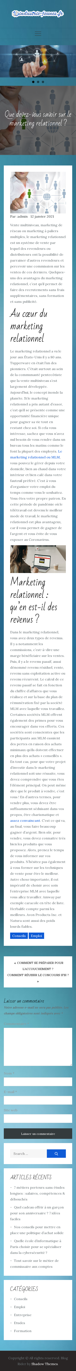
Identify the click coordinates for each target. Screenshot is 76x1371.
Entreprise (22, 1315)
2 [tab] (38, 82)
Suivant (71, 60)
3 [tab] (43, 82)
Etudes (19, 1323)
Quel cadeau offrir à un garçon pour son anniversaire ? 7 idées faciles (37, 1213)
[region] (38, 61)
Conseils (19, 936)
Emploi (36, 936)
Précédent (5, 60)
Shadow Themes (44, 1364)
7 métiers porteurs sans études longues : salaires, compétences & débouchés (37, 1193)
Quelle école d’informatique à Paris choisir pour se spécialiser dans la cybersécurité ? (35, 1247)
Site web (10, 1110)
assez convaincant (25, 820)
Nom (9, 1073)
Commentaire (16, 1024)
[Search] (56, 1153)
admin (23, 216)
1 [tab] (33, 82)
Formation (22, 1331)
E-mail (10, 1092)
